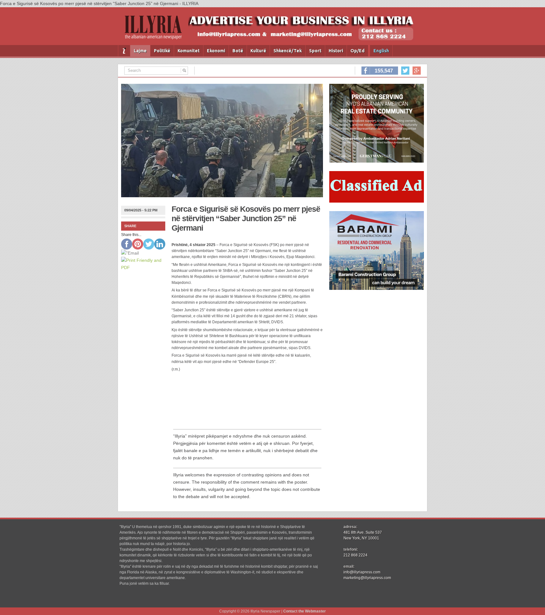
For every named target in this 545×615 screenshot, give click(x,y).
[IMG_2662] (376, 161)
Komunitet (189, 50)
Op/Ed (357, 50)
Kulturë (258, 50)
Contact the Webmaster (304, 611)
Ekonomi (216, 50)
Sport (315, 50)
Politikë (162, 50)
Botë (237, 50)
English (381, 50)
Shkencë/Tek (287, 50)
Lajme (140, 50)
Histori (336, 50)
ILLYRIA (155, 30)
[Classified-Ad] (376, 201)
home (124, 50)
